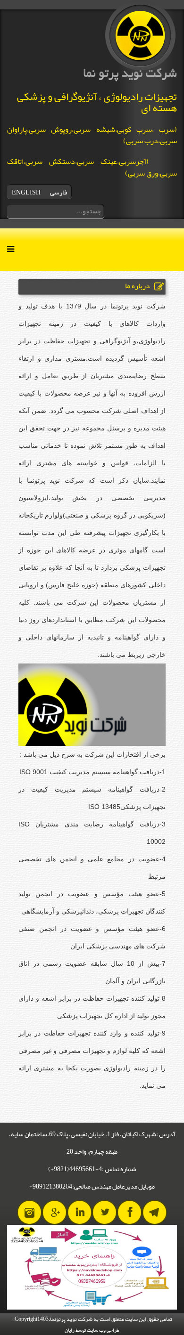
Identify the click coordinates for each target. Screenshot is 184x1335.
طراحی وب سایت (103, 1330)
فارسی (58, 192)
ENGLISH (26, 192)
